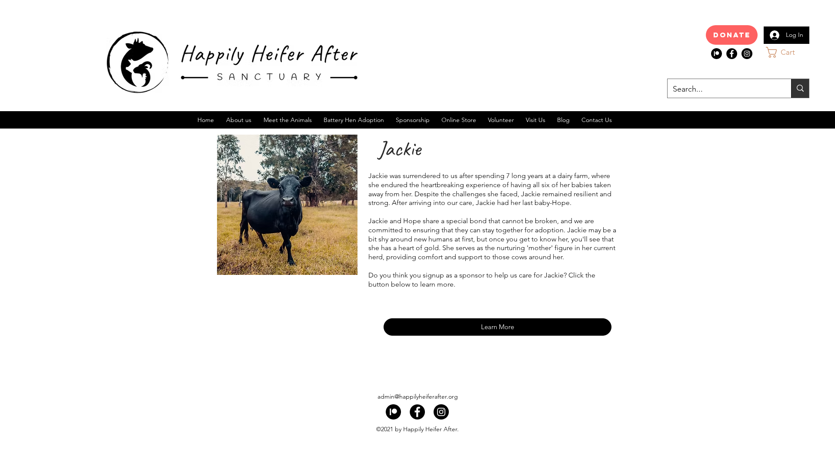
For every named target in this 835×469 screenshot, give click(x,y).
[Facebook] (731, 53)
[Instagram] (746, 53)
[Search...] (800, 88)
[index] (716, 53)
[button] (789, 52)
